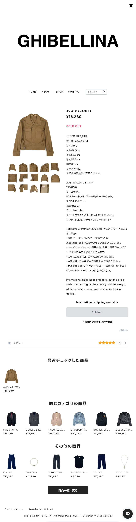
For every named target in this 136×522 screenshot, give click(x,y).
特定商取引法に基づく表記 (41, 509)
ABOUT (46, 91)
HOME (32, 91)
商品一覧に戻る (68, 490)
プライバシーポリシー (14, 509)
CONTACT (74, 91)
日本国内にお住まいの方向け (97, 322)
